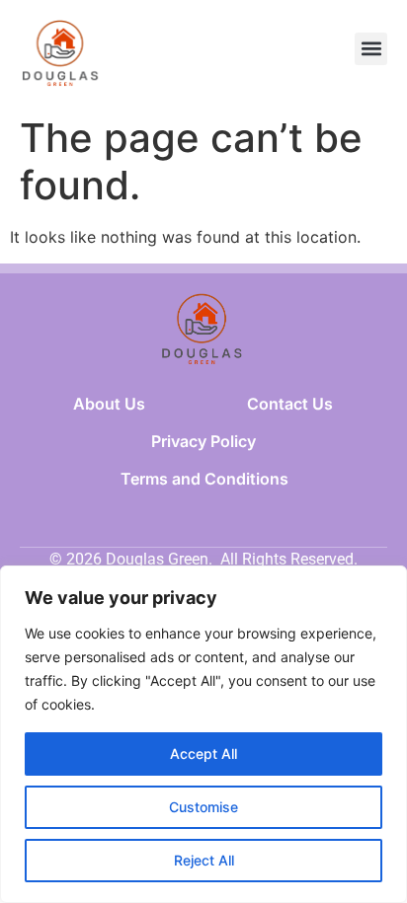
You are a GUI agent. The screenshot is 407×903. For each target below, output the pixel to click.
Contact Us (290, 404)
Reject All (204, 860)
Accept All (203, 753)
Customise (203, 806)
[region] (203, 734)
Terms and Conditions (204, 479)
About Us (109, 404)
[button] (371, 49)
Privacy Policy (203, 441)
